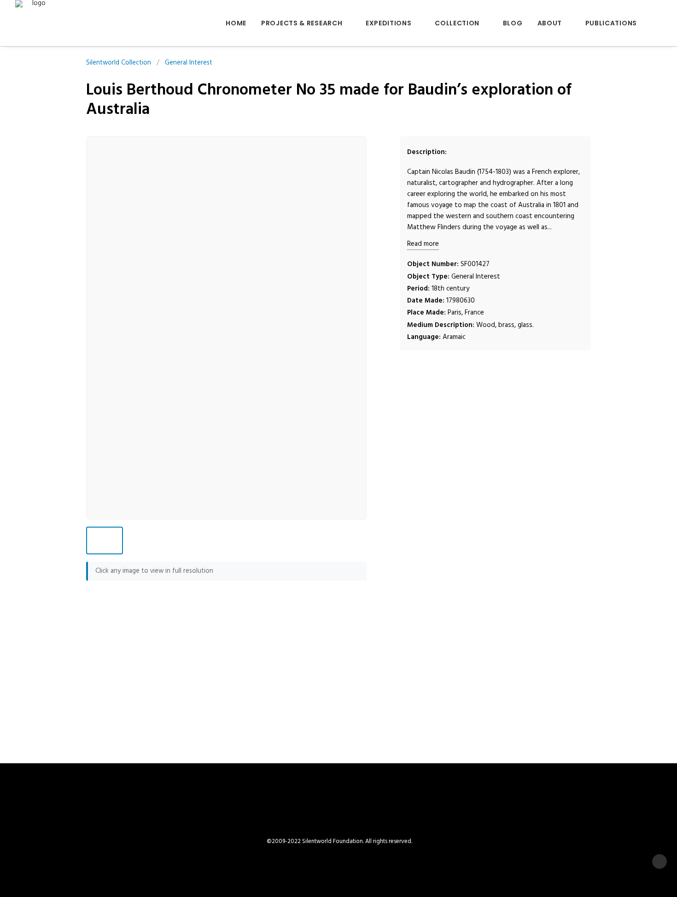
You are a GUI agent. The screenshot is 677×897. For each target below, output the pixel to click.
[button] (658, 23)
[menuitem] (236, 23)
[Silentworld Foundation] (35, 23)
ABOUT (549, 23)
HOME (236, 23)
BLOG (513, 23)
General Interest (188, 63)
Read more (423, 243)
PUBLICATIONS (611, 23)
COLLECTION (457, 23)
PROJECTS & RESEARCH (301, 23)
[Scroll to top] (659, 861)
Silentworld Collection (118, 63)
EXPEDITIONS (389, 23)
